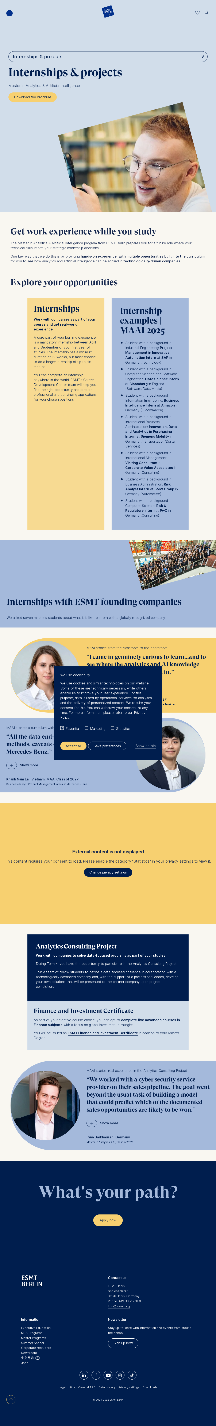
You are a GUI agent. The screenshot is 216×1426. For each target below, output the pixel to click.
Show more (29, 765)
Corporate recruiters (36, 1348)
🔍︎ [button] (206, 11)
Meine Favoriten (197, 12)
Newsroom (29, 1353)
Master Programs (33, 1338)
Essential (73, 728)
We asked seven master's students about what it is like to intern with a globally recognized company (86, 618)
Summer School (32, 1343)
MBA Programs (31, 1333)
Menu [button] (9, 13)
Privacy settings (129, 1387)
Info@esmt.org (119, 1306)
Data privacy (107, 1387)
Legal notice (67, 1387)
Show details (145, 746)
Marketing (97, 728)
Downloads (150, 1387)
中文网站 (27, 1358)
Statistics (123, 728)
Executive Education (36, 1328)
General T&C (87, 1387)
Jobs (24, 1363)
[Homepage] (108, 12)
